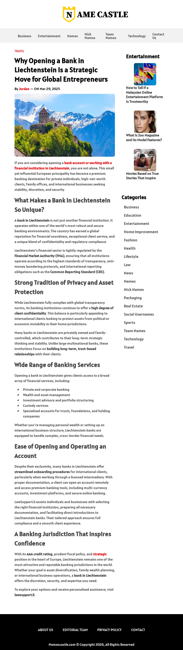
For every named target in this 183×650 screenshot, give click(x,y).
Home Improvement (141, 231)
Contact (138, 629)
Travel (19, 51)
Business (24, 36)
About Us (45, 629)
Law (127, 264)
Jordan (24, 88)
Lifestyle (131, 256)
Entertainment (49, 36)
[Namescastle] (91, 14)
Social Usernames (139, 314)
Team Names (111, 36)
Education (132, 215)
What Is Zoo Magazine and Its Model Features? (144, 137)
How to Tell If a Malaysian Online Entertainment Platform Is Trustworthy (144, 94)
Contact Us (158, 36)
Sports (129, 322)
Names (72, 36)
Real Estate (133, 306)
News (128, 273)
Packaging (133, 297)
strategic (100, 554)
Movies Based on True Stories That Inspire (142, 175)
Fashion (130, 240)
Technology (137, 36)
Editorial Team (75, 629)
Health (129, 248)
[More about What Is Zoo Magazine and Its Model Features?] (145, 122)
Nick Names (90, 36)
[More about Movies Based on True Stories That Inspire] (145, 160)
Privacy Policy (109, 629)
